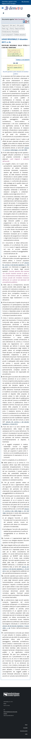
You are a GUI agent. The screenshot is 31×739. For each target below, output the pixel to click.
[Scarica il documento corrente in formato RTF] (24, 22)
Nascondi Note (19, 29)
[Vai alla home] (3, 13)
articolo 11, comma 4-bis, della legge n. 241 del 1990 (15, 511)
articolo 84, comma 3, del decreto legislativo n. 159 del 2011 (15, 265)
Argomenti (5, 26)
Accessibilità (25, 727)
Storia (12, 29)
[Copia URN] (28, 22)
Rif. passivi (20, 26)
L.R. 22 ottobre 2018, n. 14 (15, 56)
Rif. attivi (12, 26)
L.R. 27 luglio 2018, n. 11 (14, 54)
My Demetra (25, 2)
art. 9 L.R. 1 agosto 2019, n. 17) (15, 68)
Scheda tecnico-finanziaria (10, 32)
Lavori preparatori (7, 35)
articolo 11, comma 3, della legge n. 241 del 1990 (15, 149)
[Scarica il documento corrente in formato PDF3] (26, 22)
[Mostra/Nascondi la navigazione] (2, 8)
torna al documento (23, 60)
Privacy (26, 724)
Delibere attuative (20, 35)
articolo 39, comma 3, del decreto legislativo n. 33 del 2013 (15, 569)
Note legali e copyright (23, 730)
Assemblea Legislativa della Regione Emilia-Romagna (9, 2)
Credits (26, 734)
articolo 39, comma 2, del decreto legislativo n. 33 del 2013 (15, 423)
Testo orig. (5, 29)
